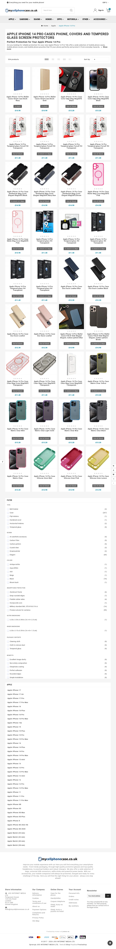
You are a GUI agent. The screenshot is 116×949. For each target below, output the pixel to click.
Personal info (74, 893)
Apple (9, 685)
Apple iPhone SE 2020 (16, 829)
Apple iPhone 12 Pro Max (17, 788)
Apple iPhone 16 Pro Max (17, 719)
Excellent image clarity (58, 659)
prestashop (82, 944)
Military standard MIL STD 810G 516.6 (58, 606)
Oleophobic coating (58, 667)
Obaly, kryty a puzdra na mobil (57, 910)
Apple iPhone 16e (14, 723)
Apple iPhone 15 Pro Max (17, 739)
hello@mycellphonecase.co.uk (17, 909)
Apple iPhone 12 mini (16, 776)
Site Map (35, 921)
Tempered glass (58, 527)
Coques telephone (58, 901)
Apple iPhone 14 (14, 743)
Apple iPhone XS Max (16, 812)
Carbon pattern (58, 544)
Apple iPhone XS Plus (16, 817)
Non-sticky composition (58, 663)
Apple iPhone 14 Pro (15, 751)
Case (58, 513)
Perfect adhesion (58, 670)
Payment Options (39, 909)
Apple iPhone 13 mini (16, 759)
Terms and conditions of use (39, 902)
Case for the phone (55, 894)
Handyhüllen (56, 898)
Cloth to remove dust (58, 645)
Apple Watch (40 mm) (16, 841)
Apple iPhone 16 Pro (15, 715)
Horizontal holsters (58, 523)
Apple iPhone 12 (14, 780)
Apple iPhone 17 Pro (15, 698)
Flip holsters (58, 516)
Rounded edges (58, 674)
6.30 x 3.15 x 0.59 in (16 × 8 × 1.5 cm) (58, 630)
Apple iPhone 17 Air (15, 694)
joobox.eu (65, 931)
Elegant (58, 555)
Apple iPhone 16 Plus (16, 710)
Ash (58, 572)
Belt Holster (58, 509)
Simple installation (58, 677)
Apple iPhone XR (14, 804)
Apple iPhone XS (14, 808)
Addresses (73, 903)
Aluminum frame (58, 592)
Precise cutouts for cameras (58, 610)
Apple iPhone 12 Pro (15, 784)
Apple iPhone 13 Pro (15, 768)
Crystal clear (58, 548)
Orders (71, 896)
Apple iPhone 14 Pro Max (17, 755)
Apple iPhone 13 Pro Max (17, 772)
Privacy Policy (38, 918)
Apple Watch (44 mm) (16, 833)
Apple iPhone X (13, 821)
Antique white (58, 564)
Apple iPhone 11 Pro (15, 796)
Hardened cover (58, 520)
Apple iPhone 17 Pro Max (17, 702)
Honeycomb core (58, 603)
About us (36, 906)
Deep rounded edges (58, 596)
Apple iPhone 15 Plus (16, 731)
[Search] (71, 10)
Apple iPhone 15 (14, 727)
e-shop (67, 944)
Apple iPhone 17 (14, 690)
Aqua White (58, 568)
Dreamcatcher (58, 551)
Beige (58, 575)
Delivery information (37, 894)
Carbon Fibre (58, 540)
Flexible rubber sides (58, 599)
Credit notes (74, 899)
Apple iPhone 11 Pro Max (17, 800)
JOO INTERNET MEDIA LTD (47, 944)
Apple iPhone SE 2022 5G (17, 825)
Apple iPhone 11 (14, 792)
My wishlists (74, 906)
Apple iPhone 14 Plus (16, 747)
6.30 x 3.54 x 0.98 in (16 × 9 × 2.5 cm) (58, 620)
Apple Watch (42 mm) (16, 837)
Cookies (35, 898)
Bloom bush (58, 582)
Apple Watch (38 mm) (16, 845)
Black (58, 579)
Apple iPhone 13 (14, 764)
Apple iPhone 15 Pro (15, 735)
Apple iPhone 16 (14, 706)
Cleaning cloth (58, 641)
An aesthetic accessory (58, 537)
